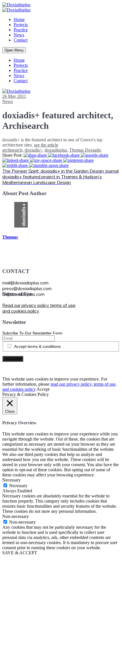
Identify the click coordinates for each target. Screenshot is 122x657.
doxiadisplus (56, 150)
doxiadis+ (33, 150)
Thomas (10, 237)
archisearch (12, 150)
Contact (21, 40)
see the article (46, 144)
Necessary (18, 485)
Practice (21, 29)
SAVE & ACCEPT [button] (19, 552)
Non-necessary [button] (15, 516)
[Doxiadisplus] (16, 4)
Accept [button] (43, 389)
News (19, 34)
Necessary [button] (11, 480)
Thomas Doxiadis (85, 150)
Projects (21, 24)
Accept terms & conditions (37, 346)
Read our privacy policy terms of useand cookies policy (38, 308)
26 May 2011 (14, 96)
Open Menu (14, 50)
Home (19, 19)
